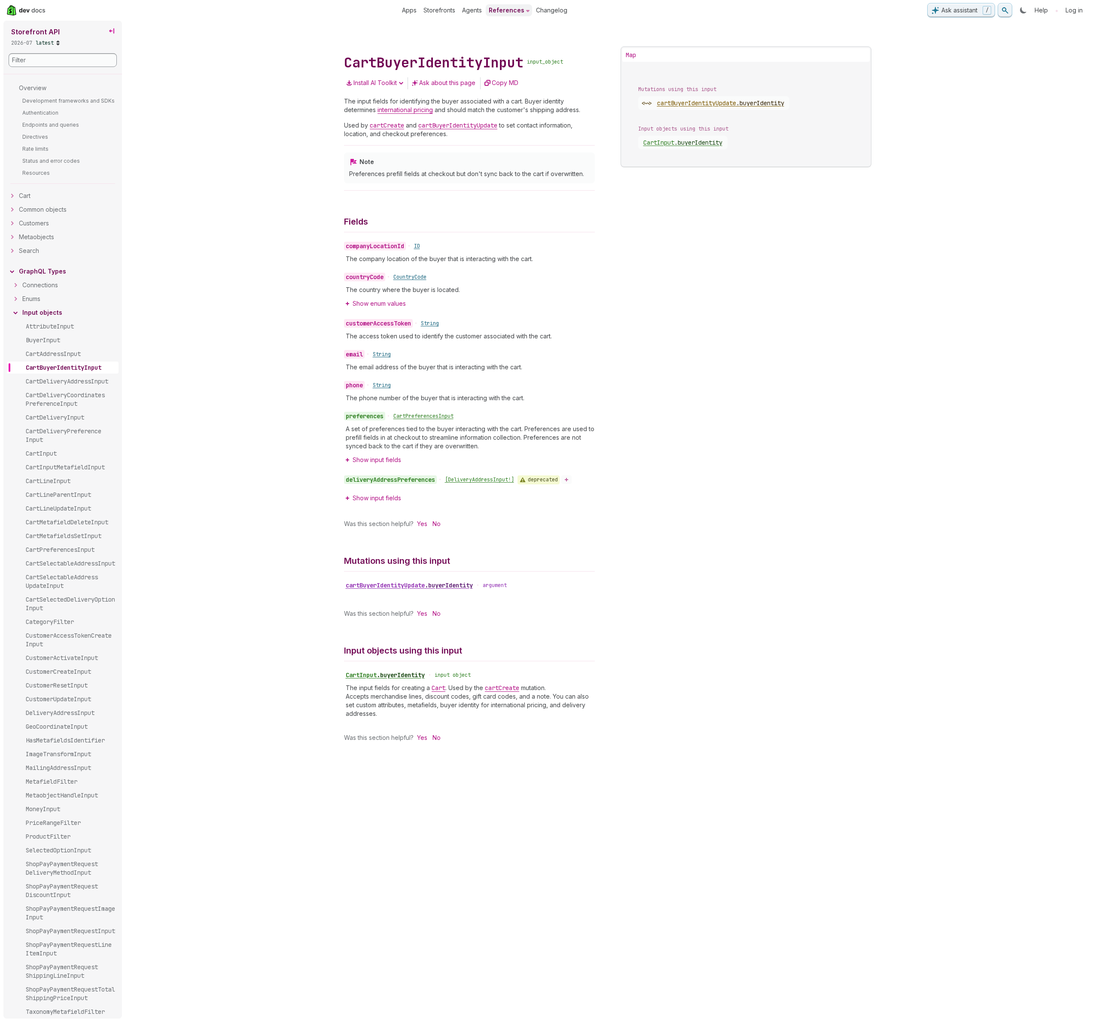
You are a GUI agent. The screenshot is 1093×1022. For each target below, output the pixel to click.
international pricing (405, 109)
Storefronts (439, 10)
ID (417, 246)
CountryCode (409, 277)
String (430, 323)
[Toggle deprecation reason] (566, 479)
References (506, 10)
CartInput (385, 675)
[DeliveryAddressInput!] (479, 479)
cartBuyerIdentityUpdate (409, 585)
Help (1041, 10)
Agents (472, 10)
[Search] (1005, 10)
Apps (409, 10)
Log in (1074, 10)
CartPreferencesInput (423, 416)
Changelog (551, 10)
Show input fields (377, 459)
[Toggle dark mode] (1023, 10)
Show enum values (379, 303)
